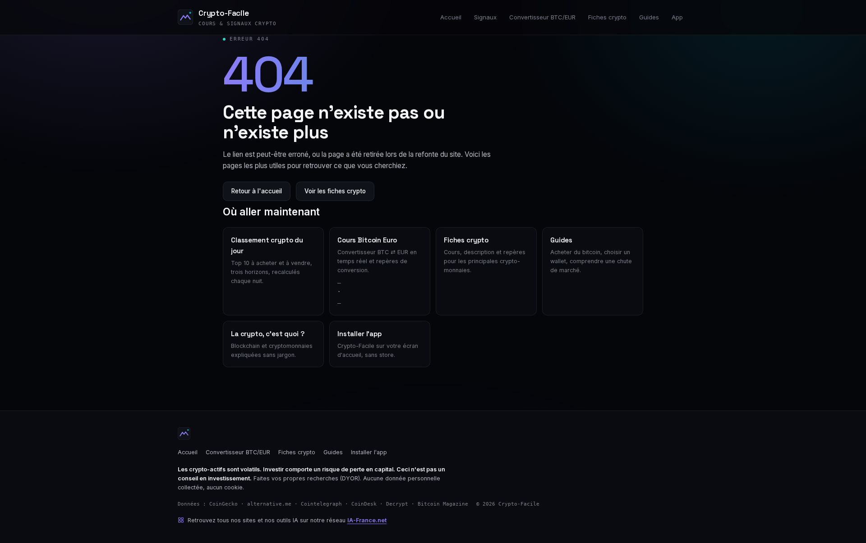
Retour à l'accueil (256, 191)
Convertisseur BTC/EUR (542, 17)
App (677, 17)
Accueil (450, 17)
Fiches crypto (607, 17)
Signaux (485, 17)
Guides (649, 17)
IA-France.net (367, 520)
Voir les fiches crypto (335, 191)
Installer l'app (369, 452)
